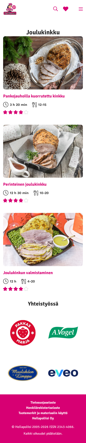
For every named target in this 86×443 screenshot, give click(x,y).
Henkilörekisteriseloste (43, 408)
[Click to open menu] (81, 9)
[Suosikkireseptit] (65, 9)
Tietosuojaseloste (43, 402)
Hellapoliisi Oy (43, 418)
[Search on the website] (55, 9)
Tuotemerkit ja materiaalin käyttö (43, 413)
